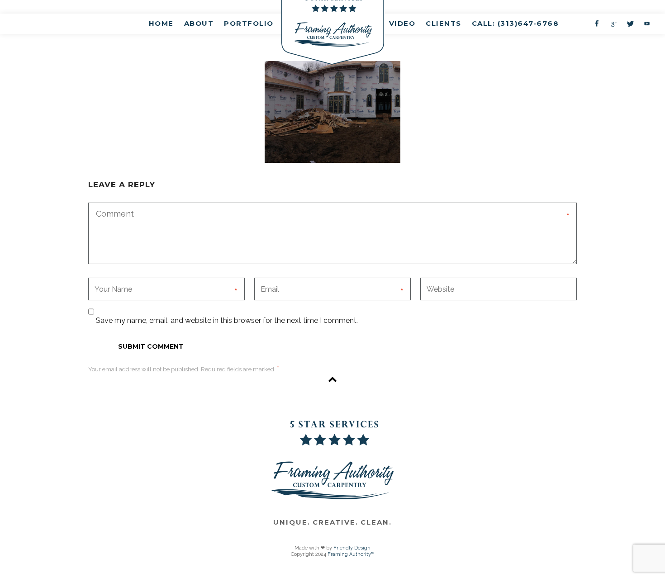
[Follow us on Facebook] (596, 23)
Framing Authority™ (351, 554)
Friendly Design (351, 548)
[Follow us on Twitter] (630, 23)
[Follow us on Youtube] (647, 23)
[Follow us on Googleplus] (613, 23)
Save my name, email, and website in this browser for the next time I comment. (227, 320)
